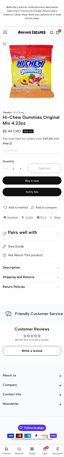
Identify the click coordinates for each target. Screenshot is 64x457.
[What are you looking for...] (52, 33)
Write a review (32, 351)
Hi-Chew (18, 112)
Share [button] (57, 217)
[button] (32, 234)
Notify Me (32, 192)
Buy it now (32, 180)
